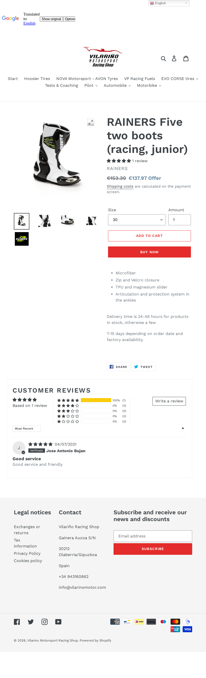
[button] (119, 160)
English (160, 3)
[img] (41, 444)
